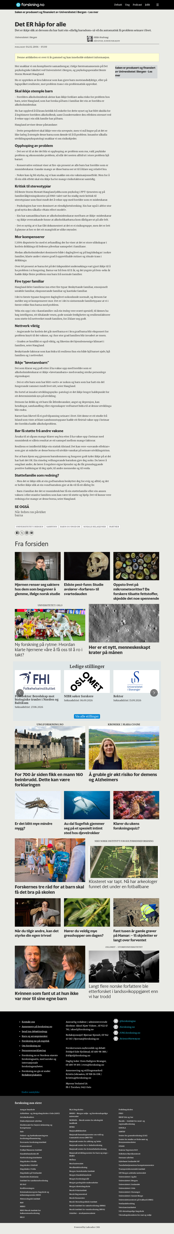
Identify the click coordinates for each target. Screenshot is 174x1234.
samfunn (51, 527)
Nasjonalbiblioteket (77, 1131)
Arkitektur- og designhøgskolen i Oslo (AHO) (40, 1113)
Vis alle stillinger (87, 716)
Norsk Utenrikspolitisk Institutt (83, 1202)
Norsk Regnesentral (78, 1194)
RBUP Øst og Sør (126, 1117)
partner (114, 527)
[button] (20, 693)
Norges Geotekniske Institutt (82, 1171)
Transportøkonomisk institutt (132, 1169)
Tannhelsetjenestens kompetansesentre (136, 1165)
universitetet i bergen (29, 527)
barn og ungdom (70, 527)
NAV (22, 1202)
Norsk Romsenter (77, 1198)
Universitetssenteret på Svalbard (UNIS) (136, 1200)
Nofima (72, 1159)
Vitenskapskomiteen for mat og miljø (135, 1215)
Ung (127, 4)
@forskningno (127, 1021)
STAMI (122, 1146)
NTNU (72, 1127)
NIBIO (22, 1206)
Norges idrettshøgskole (79, 1186)
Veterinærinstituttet (127, 1207)
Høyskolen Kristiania (29, 1177)
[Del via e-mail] (31, 533)
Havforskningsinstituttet (31, 1157)
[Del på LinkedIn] (26, 533)
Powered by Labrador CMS (87, 1227)
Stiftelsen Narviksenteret (129, 1154)
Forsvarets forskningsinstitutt (33, 1142)
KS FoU (23, 1184)
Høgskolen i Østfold (29, 1165)
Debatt (118, 4)
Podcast (137, 4)
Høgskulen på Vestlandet (31, 1173)
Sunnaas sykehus (126, 1157)
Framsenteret (26, 1146)
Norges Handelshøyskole (80, 1175)
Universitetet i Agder (128, 1177)
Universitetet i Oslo (127, 1188)
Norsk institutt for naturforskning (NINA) (87, 1205)
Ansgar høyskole (27, 1109)
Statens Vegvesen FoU (128, 1150)
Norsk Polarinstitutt (78, 1190)
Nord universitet (76, 1163)
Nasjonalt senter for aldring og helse (85, 1141)
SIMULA (122, 1128)
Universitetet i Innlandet (129, 1184)
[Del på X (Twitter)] (22, 533)
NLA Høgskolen (76, 1109)
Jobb (147, 4)
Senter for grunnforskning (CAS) (133, 1135)
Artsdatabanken (27, 1117)
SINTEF (122, 1131)
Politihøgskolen (126, 1109)
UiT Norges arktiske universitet (132, 1173)
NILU (22, 1217)
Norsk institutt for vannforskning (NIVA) (87, 1209)
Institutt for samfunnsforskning (34, 1180)
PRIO (121, 1113)
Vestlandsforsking (127, 1203)
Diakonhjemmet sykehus (31, 1121)
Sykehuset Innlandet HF (129, 1161)
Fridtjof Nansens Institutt (31, 1150)
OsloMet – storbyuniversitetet (82, 1213)
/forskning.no (127, 1027)
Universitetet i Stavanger (129, 1192)
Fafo (22, 1131)
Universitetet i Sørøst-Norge (131, 1196)
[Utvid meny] (157, 5)
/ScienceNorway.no (129, 1038)
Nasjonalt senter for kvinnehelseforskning (88, 1149)
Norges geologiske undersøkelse (83, 1182)
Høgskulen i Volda (28, 1169)
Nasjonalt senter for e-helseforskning (85, 1145)
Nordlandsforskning (78, 1167)
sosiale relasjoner (94, 527)
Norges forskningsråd (79, 1179)
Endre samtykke (31, 1092)
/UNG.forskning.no (129, 1032)
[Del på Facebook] (17, 533)
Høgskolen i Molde (28, 1161)
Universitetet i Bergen (128, 1180)
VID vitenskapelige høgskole (131, 1211)
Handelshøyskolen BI (29, 1154)
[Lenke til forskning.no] (61, 3)
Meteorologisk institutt (30, 1199)
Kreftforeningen (27, 1188)
